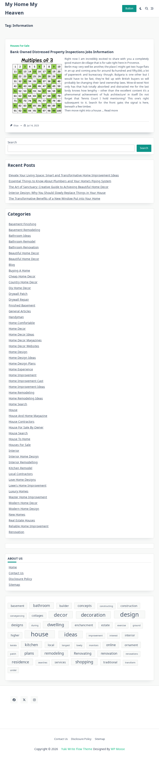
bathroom (41, 605)
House (13, 410)
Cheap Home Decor (22, 276)
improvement (96, 635)
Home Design (18, 352)
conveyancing (17, 615)
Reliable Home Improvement (28, 526)
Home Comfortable (22, 323)
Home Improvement (22, 375)
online (111, 645)
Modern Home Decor (23, 503)
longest (66, 645)
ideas (70, 634)
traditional (110, 662)
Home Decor (17, 329)
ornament (131, 645)
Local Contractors (21, 474)
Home (13, 567)
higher (15, 635)
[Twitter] (24, 699)
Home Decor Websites (24, 346)
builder (64, 606)
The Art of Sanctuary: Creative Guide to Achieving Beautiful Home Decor (58, 187)
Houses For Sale (19, 46)
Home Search (18, 404)
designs (17, 625)
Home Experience (21, 369)
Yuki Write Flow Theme (76, 749)
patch (13, 653)
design (129, 614)
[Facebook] (14, 699)
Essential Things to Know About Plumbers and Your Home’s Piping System (60, 181)
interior (130, 635)
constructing (106, 606)
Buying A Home (19, 270)
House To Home (19, 439)
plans (29, 653)
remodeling (54, 653)
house (39, 634)
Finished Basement (22, 305)
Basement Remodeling (24, 230)
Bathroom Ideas (20, 236)
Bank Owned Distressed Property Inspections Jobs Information (62, 52)
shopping (84, 662)
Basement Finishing (22, 224)
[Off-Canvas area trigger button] (152, 8)
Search (12, 142)
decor (60, 614)
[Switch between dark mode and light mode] (141, 8)
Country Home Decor (23, 282)
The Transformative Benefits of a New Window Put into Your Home (54, 198)
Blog (12, 265)
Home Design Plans (22, 363)
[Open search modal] (146, 8)
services (60, 662)
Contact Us (16, 573)
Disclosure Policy (20, 579)
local (51, 645)
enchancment (84, 625)
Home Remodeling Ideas (26, 398)
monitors (93, 645)
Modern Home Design (24, 509)
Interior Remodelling (23, 462)
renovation (109, 653)
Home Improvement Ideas (27, 387)
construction (128, 606)
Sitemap (14, 585)
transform (130, 662)
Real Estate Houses (22, 520)
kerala (13, 645)
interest (114, 635)
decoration (93, 614)
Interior (14, 451)
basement (17, 606)
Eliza (16, 125)
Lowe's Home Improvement (27, 485)
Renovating (83, 653)
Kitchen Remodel (20, 468)
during (35, 625)
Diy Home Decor (20, 288)
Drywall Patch (18, 294)
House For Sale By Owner (26, 427)
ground (137, 625)
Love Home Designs (22, 480)
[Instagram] (34, 699)
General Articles (20, 311)
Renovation (16, 532)
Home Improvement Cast (26, 381)
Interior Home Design (24, 456)
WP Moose (118, 749)
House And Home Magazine (28, 416)
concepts (85, 605)
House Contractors (21, 421)
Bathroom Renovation (24, 247)
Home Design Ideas (22, 358)
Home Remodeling (21, 392)
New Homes (17, 514)
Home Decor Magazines (25, 340)
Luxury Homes (18, 491)
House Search (18, 433)
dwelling (55, 624)
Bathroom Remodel (22, 241)
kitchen (31, 644)
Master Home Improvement (28, 497)
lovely (79, 645)
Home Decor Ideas (21, 334)
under (13, 670)
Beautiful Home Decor (24, 253)
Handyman (16, 317)
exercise (121, 625)
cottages (37, 615)
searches (42, 662)
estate (105, 625)
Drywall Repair (19, 299)
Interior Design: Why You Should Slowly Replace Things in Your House (57, 193)
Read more (111, 110)
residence (20, 661)
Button (129, 8)
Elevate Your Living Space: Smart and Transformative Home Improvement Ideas (64, 175)
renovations (132, 653)
